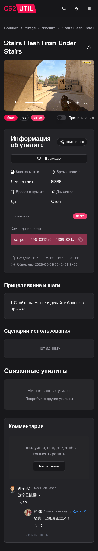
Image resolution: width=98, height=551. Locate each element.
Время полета (68, 171)
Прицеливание (81, 117)
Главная (11, 27)
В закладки (53, 159)
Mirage (30, 27)
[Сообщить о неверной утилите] (89, 47)
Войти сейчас (49, 466)
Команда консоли (26, 228)
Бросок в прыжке (30, 191)
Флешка (49, 27)
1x (60, 102)
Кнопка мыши (27, 171)
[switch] (61, 117)
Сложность (20, 216)
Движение (64, 191)
